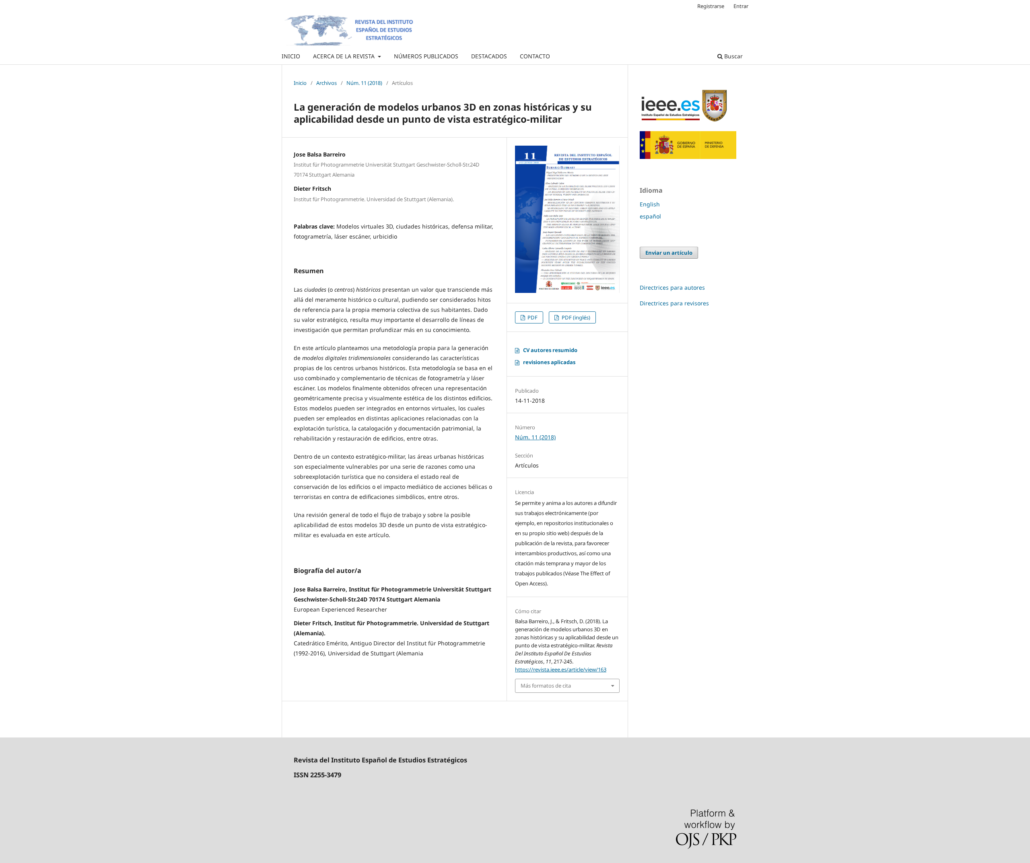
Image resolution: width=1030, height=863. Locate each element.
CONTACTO (535, 56)
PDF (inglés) (575, 317)
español (650, 216)
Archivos (326, 83)
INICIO (291, 56)
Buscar (733, 56)
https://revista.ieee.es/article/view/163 (560, 669)
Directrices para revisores (674, 303)
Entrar (740, 6)
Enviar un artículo (668, 252)
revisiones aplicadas (549, 362)
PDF (532, 317)
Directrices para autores (672, 287)
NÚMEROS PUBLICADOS (426, 56)
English (650, 204)
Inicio (300, 83)
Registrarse (710, 6)
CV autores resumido (550, 350)
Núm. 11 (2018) (364, 83)
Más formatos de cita (546, 685)
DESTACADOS (489, 56)
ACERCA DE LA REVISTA (344, 56)
